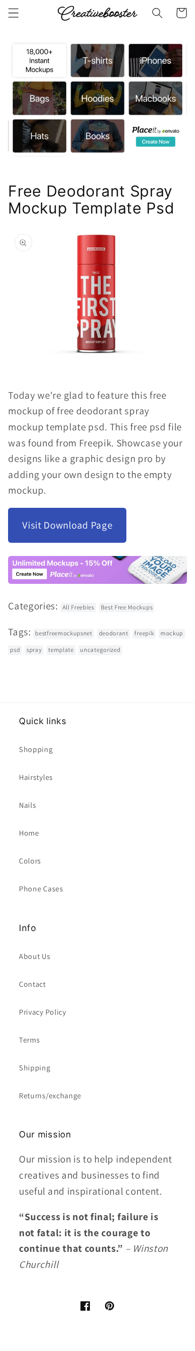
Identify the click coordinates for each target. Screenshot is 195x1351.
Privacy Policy (42, 1012)
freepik (144, 633)
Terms (29, 1040)
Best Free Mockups (127, 607)
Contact (32, 984)
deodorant (113, 633)
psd (15, 650)
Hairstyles (36, 777)
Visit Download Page (67, 525)
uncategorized (100, 650)
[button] (13, 13)
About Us (35, 956)
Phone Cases (41, 889)
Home (29, 833)
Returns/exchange (50, 1096)
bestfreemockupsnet (63, 633)
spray (34, 650)
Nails (27, 805)
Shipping (35, 1068)
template (61, 650)
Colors (30, 861)
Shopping (36, 749)
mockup (171, 633)
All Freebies (78, 607)
